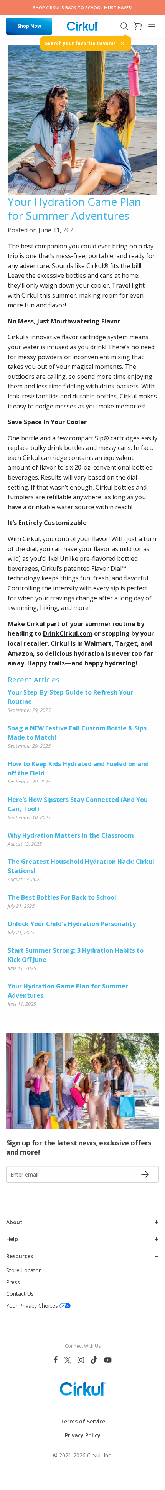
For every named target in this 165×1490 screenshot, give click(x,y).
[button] (82, 1222)
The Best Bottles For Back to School (62, 897)
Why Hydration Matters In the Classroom (71, 835)
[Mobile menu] (152, 26)
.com (85, 633)
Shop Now (29, 26)
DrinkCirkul (60, 633)
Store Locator (23, 1270)
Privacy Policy (83, 1435)
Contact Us (20, 1293)
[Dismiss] (122, 43)
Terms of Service (82, 1421)
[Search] (124, 26)
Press (13, 1282)
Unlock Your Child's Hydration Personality (72, 924)
